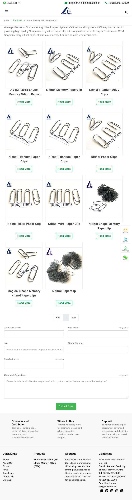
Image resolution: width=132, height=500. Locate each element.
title (6, 343)
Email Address (34, 359)
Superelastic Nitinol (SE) (46, 459)
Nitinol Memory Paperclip (64, 89)
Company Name (12, 327)
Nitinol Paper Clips (104, 156)
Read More (24, 101)
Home (6, 459)
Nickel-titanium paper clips (64, 159)
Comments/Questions (66, 375)
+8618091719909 (118, 2)
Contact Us (8, 476)
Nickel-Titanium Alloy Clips (104, 92)
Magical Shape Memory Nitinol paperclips (24, 293)
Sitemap (7, 480)
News (5, 469)
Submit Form (66, 406)
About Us (7, 463)
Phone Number (75, 343)
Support (107, 421)
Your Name (98, 327)
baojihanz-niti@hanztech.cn (84, 2)
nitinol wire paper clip (64, 223)
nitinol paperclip (64, 291)
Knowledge (8, 473)
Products (7, 466)
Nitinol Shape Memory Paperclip (104, 226)
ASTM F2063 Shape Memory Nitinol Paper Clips (24, 92)
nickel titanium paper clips (24, 159)
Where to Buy (65, 421)
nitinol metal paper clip (24, 223)
